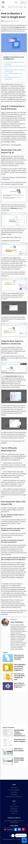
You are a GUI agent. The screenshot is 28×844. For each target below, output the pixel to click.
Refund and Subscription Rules (14, 796)
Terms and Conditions (14, 790)
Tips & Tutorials (14, 806)
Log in (16, 2)
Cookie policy (14, 794)
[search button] (25, 7)
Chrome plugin (14, 811)
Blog (14, 804)
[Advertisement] (14, 709)
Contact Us (14, 813)
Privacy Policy (14, 792)
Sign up (23, 2)
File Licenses (14, 787)
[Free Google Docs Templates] (3, 7)
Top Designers (14, 808)
